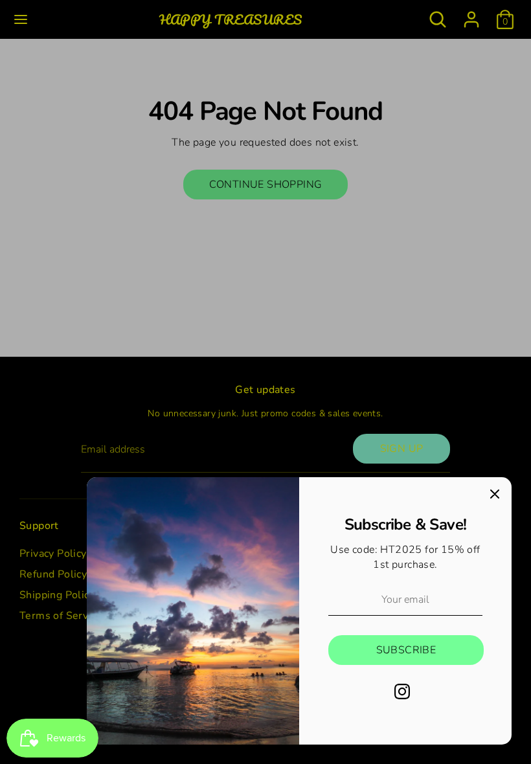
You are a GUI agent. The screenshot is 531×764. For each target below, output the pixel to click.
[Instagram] (402, 691)
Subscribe (406, 650)
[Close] (494, 494)
